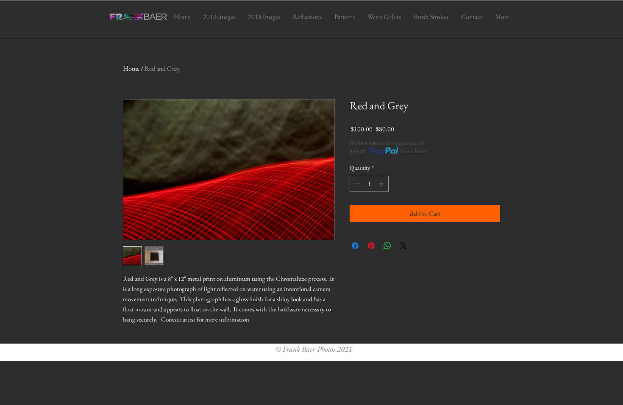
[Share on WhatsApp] (387, 246)
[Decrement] (356, 183)
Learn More (413, 151)
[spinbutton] (369, 183)
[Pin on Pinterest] (371, 246)
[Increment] (382, 183)
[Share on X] (403, 246)
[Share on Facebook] (355, 246)
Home (131, 68)
